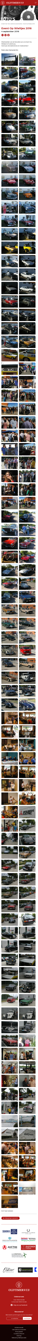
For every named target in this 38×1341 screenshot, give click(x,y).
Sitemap (19, 1335)
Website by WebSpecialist (19, 1337)
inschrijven (27, 1318)
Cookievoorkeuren (19, 1333)
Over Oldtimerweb (19, 1300)
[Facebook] (8, 35)
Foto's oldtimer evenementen (15, 23)
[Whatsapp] (5, 35)
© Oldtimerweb (19, 1327)
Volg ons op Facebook (20, 1305)
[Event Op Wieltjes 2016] (9, 59)
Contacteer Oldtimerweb (19, 1302)
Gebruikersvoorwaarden (19, 1329)
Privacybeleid (19, 1331)
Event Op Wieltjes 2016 (29, 23)
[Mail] (2, 35)
